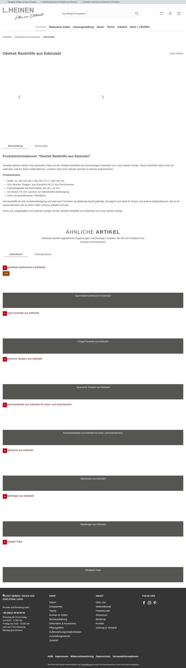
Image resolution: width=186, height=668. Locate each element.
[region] (93, 422)
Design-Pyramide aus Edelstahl (93, 341)
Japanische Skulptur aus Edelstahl (93, 387)
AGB (50, 656)
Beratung (101, 619)
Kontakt (100, 623)
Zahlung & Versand (106, 627)
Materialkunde (103, 606)
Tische (52, 610)
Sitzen (52, 602)
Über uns (101, 602)
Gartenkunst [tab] (16, 254)
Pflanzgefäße (56, 627)
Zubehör (53, 640)
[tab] (15, 146)
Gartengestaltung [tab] (43, 254)
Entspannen (55, 606)
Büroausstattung (58, 619)
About (100, 596)
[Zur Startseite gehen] (23, 13)
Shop (52, 596)
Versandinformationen (125, 656)
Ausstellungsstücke (59, 636)
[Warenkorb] (179, 14)
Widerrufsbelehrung (82, 656)
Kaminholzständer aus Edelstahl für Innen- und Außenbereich (93, 433)
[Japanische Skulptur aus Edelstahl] (93, 370)
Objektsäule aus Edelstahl (93, 479)
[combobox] (96, 14)
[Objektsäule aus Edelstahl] (93, 462)
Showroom (101, 615)
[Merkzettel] (161, 14)
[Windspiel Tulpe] (93, 553)
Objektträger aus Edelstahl (93, 524)
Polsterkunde (103, 610)
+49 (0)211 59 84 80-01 (14, 613)
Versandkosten (86, 665)
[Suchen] (137, 14)
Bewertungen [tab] (41, 146)
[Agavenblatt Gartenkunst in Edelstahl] (93, 279)
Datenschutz (103, 656)
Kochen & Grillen (58, 615)
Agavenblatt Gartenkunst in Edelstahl (93, 296)
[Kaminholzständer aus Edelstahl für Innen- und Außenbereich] (93, 416)
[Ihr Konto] (170, 14)
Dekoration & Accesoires (62, 623)
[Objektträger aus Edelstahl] (93, 507)
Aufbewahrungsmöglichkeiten (65, 632)
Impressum (61, 656)
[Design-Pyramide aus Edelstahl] (93, 324)
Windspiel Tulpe (93, 570)
